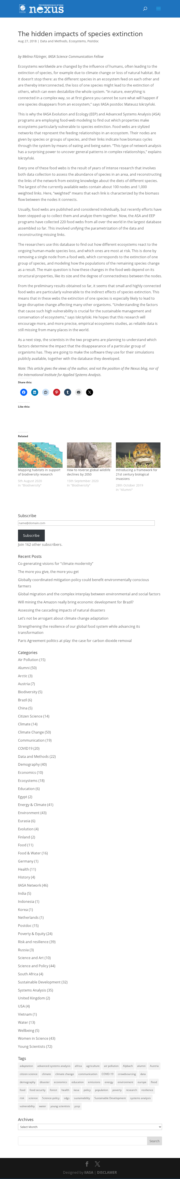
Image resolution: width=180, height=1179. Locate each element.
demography (27, 1082)
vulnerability (27, 1106)
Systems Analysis (32, 990)
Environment (29, 812)
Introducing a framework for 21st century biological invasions (136, 474)
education (78, 1082)
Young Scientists (31, 1046)
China (22, 708)
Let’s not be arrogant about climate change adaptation (63, 618)
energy (109, 1082)
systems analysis (140, 1098)
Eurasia (24, 820)
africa (78, 1066)
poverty (117, 1090)
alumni (141, 1066)
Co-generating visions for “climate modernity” (55, 563)
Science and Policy (33, 965)
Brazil (22, 700)
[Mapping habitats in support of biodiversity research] (40, 455)
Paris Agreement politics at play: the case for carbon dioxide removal (75, 640)
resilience (147, 1090)
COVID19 (25, 748)
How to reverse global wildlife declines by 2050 (88, 472)
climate (46, 1074)
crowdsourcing (127, 1074)
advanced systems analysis (53, 1066)
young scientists (60, 1106)
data (143, 1074)
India (22, 893)
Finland (24, 837)
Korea (23, 909)
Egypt (22, 796)
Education (26, 788)
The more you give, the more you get (48, 571)
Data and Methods (53, 41)
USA (21, 1006)
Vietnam (25, 1014)
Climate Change (31, 732)
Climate (24, 724)
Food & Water (29, 853)
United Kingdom (31, 998)
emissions (94, 1082)
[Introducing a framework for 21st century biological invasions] (138, 455)
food (22, 1090)
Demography (29, 764)
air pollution (111, 1066)
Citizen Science (30, 716)
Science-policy (50, 1098)
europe (142, 1082)
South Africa (28, 974)
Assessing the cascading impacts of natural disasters (61, 610)
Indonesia (26, 901)
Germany (25, 861)
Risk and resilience (33, 941)
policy (87, 1090)
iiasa (76, 1090)
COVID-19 (107, 1074)
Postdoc (93, 41)
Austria (24, 683)
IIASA (88, 1172)
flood (154, 1082)
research (131, 1090)
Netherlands (28, 917)
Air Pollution (28, 659)
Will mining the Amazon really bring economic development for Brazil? (75, 602)
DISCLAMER (107, 1172)
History (24, 877)
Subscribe (31, 535)
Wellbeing (26, 1030)
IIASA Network (29, 885)
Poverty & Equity (31, 933)
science (33, 1098)
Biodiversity (27, 691)
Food (22, 845)
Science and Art (31, 957)
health (65, 1090)
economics (60, 1082)
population (101, 1090)
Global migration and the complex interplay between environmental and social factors (89, 594)
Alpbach (128, 1066)
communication (87, 1074)
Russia (23, 949)
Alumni (24, 667)
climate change (64, 1074)
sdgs (67, 1098)
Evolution (26, 829)
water (42, 1106)
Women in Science (33, 1038)
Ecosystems (77, 41)
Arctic (22, 675)
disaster (45, 1082)
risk (22, 1098)
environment (125, 1082)
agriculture (93, 1066)
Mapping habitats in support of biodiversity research (39, 472)
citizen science (29, 1074)
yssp (77, 1106)
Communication (31, 740)
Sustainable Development (39, 982)
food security (37, 1090)
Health (23, 869)
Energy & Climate (32, 804)
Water (23, 1022)
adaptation (26, 1066)
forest (53, 1090)
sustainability (82, 1098)
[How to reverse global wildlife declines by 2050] (89, 455)
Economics (27, 772)
